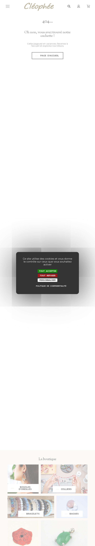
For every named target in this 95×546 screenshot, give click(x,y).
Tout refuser (47, 276)
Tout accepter (47, 271)
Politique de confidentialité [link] (48, 286)
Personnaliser (47, 280)
